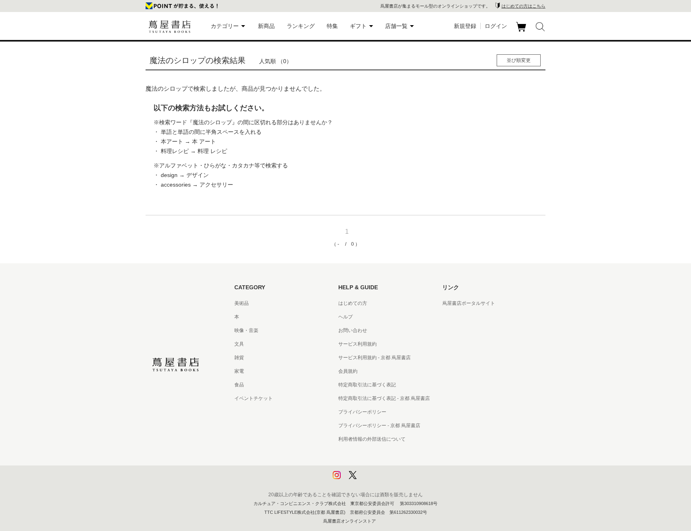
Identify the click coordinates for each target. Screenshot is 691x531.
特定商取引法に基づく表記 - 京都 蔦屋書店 (384, 398)
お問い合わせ (352, 330)
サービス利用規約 (357, 344)
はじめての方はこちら (523, 6)
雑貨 (239, 357)
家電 (239, 371)
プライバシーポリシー (362, 412)
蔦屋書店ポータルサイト (468, 303)
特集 (332, 26)
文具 (239, 344)
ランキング (301, 26)
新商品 (266, 26)
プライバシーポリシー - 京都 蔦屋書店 (379, 425)
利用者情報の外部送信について (371, 439)
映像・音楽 (246, 330)
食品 (239, 385)
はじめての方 (352, 303)
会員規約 (347, 371)
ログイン (496, 26)
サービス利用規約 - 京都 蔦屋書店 (374, 357)
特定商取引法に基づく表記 (367, 385)
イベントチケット (253, 398)
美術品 (241, 303)
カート (522, 31)
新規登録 (465, 26)
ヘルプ (345, 317)
